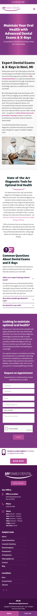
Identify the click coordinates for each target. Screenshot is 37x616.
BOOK (9, 613)
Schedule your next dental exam (22, 358)
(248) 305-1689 (19, 2)
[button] (34, 9)
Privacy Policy (21, 609)
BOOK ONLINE (18, 483)
